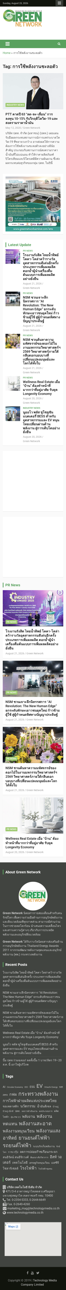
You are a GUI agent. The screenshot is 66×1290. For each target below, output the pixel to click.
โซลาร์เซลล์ (10, 1168)
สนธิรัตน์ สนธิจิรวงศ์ (16, 1157)
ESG (32, 1087)
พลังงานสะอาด (35, 1124)
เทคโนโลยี (19, 1162)
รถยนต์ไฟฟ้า (17, 1145)
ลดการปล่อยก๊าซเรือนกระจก (38, 1152)
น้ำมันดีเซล (44, 1106)
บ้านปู (55, 1106)
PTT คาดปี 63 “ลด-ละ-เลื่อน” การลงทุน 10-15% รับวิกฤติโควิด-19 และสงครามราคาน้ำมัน (32, 118)
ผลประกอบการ (45, 1111)
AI (4, 1087)
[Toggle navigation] (7, 44)
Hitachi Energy (51, 1087)
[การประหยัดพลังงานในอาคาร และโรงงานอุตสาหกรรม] (33, 178)
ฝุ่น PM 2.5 (16, 1117)
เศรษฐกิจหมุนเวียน (39, 1162)
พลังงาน (28, 1116)
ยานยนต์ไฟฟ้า (34, 1138)
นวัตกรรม (27, 1106)
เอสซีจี (55, 1162)
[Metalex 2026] (33, 521)
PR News (28, 251)
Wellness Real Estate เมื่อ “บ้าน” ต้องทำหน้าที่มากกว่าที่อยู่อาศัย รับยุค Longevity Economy (41, 388)
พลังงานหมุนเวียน (18, 1131)
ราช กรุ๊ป (13, 1152)
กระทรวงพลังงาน (38, 1094)
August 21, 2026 (32, 283)
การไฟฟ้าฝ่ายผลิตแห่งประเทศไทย (30, 1101)
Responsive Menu (59, 3)
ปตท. (17, 1111)
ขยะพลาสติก (11, 1106)
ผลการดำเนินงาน (29, 1111)
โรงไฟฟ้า (28, 1168)
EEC (26, 1087)
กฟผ (13, 1094)
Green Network (31, 127)
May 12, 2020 (13, 127)
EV (39, 1086)
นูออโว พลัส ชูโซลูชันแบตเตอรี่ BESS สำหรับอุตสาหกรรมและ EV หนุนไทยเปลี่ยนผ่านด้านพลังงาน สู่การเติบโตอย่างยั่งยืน (41, 422)
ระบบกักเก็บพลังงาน (44, 1146)
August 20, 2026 (32, 398)
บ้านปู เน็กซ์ (8, 1111)
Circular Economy (15, 1087)
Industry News (15, 105)
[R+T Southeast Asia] (33, 455)
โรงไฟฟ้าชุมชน (45, 1169)
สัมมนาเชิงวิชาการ (39, 1157)
